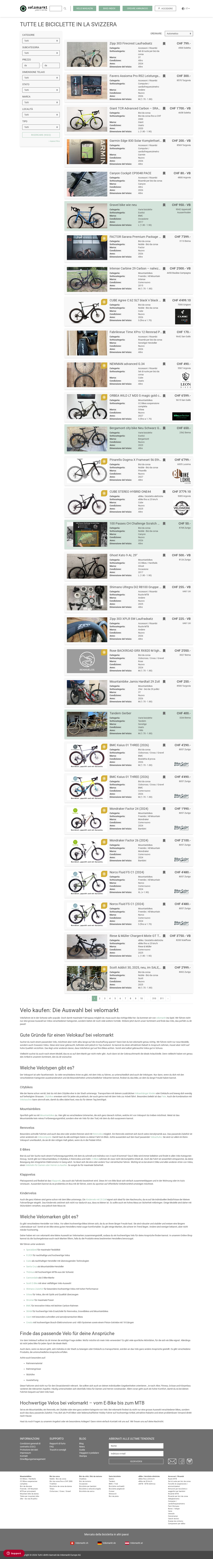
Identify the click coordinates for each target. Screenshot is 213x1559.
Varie (170, 1511)
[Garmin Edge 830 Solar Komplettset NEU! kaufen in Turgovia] (87, 151)
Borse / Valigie (174, 1509)
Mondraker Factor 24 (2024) (129, 809)
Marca (26, 96)
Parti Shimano (173, 1506)
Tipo (24, 121)
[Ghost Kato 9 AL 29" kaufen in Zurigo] (87, 566)
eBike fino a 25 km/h (146, 1479)
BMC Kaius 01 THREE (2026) (129, 745)
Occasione (83, 1484)
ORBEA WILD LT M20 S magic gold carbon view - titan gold (150, 395)
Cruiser (111, 1491)
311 (162, 998)
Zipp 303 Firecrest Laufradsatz (131, 43)
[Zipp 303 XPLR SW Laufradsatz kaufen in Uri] (87, 629)
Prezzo (26, 59)
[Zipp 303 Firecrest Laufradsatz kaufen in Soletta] (87, 54)
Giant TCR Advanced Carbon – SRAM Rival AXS (142, 108)
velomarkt (161, 1018)
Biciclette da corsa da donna (61, 1486)
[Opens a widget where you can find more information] (14, 1553)
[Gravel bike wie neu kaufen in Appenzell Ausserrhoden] (87, 215)
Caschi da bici (173, 1519)
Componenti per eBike (176, 1524)
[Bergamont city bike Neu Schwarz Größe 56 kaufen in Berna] (87, 439)
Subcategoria (30, 47)
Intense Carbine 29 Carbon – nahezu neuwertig (142, 268)
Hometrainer (173, 1516)
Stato (25, 84)
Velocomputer (44, 1137)
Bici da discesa (26, 1486)
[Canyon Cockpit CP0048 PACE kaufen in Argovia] (87, 184)
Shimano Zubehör (34, 1289)
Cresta (29, 1322)
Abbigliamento (173, 1499)
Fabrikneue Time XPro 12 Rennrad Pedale (139, 332)
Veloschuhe (156, 1137)
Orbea (29, 1294)
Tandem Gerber (120, 713)
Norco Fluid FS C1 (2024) (127, 872)
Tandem (112, 1481)
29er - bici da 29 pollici (28, 1499)
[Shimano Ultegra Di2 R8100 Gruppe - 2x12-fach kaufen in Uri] (87, 598)
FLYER (29, 1255)
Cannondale (32, 1277)
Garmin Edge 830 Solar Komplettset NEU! (138, 141)
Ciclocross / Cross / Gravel (60, 1491)
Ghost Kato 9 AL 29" (123, 555)
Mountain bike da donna (29, 1494)
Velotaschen (26, 1099)
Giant (28, 1317)
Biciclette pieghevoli (117, 1489)
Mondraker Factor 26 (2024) (129, 840)
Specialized (31, 1249)
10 (141, 998)
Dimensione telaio (33, 72)
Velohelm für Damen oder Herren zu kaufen (46, 1165)
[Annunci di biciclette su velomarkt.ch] (33, 8)
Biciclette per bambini (87, 1486)
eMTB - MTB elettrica (146, 1484)
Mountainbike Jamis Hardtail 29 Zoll (135, 681)
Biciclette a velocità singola (90, 1489)
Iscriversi (136, 1461)
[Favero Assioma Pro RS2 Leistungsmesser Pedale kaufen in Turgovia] (87, 86)
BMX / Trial (113, 1484)
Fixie (164, 1096)
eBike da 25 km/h (145, 1481)
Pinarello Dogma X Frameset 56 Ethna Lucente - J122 (147, 460)
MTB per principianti (28, 1491)
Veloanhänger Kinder (145, 1093)
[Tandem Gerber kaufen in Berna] (87, 724)
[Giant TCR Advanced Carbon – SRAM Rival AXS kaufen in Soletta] (87, 119)
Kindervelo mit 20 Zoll (96, 1199)
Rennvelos (98, 1134)
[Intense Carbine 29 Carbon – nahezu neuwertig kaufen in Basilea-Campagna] (87, 279)
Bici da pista (114, 1496)
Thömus (30, 1272)
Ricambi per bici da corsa (178, 1496)
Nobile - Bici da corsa (58, 1479)
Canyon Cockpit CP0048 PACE (130, 173)
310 (154, 998)
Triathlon (53, 1484)
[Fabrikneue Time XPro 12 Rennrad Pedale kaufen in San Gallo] (87, 343)
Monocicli (112, 1494)
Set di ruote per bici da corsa (179, 1481)
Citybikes (49, 1096)
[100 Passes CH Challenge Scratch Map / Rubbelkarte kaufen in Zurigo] (87, 534)
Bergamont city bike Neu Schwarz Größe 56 (140, 428)
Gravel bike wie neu (123, 205)
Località (27, 109)
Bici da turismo (85, 1481)
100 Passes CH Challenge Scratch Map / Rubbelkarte (146, 523)
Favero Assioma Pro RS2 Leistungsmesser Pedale (144, 76)
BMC (28, 1305)
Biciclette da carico (86, 1491)
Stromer (30, 1300)
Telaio (52, 1489)
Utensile (171, 1514)
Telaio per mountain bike (29, 1496)
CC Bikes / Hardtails (28, 1479)
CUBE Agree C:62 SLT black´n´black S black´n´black (145, 300)
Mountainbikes (47, 1115)
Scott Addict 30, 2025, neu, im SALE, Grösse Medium (146, 967)
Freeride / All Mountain (29, 1489)
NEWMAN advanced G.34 (127, 364)
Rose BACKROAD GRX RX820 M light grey (138, 650)
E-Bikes (95, 1159)
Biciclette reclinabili (116, 1486)
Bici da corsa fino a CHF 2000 (61, 1481)
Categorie (28, 35)
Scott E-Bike (32, 1283)
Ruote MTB (172, 1479)
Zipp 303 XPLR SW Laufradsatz (131, 619)
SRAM (29, 1311)
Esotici (111, 1479)
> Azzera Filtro (54, 141)
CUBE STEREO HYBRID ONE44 (130, 491)
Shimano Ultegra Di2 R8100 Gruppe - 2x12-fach (142, 587)
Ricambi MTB (173, 1494)
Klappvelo (56, 1180)
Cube (28, 1261)
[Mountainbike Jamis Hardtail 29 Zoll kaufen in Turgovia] (87, 692)
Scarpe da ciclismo (175, 1521)
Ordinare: (156, 33)
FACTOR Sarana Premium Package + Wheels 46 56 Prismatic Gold (155, 237)
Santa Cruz (31, 1266)
